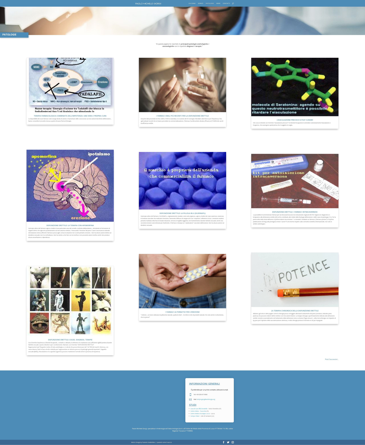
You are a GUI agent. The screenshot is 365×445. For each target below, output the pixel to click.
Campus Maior (195, 416)
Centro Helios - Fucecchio (198, 411)
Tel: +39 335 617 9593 (200, 394)
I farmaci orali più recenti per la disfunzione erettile (182, 116)
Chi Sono (192, 3)
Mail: (195, 399)
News (218, 3)
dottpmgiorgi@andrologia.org (206, 399)
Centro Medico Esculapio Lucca (200, 413)
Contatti (226, 3)
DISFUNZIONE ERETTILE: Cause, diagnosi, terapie (70, 340)
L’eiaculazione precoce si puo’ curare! (295, 120)
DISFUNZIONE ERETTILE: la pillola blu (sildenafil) (182, 213)
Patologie (210, 3)
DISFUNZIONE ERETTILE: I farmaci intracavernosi (294, 212)
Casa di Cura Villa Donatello (198, 409)
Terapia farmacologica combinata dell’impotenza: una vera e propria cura (70, 116)
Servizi (200, 3)
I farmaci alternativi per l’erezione (182, 312)
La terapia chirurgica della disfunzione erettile (295, 311)
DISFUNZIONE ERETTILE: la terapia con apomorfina (70, 225)
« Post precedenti (319, 359)
